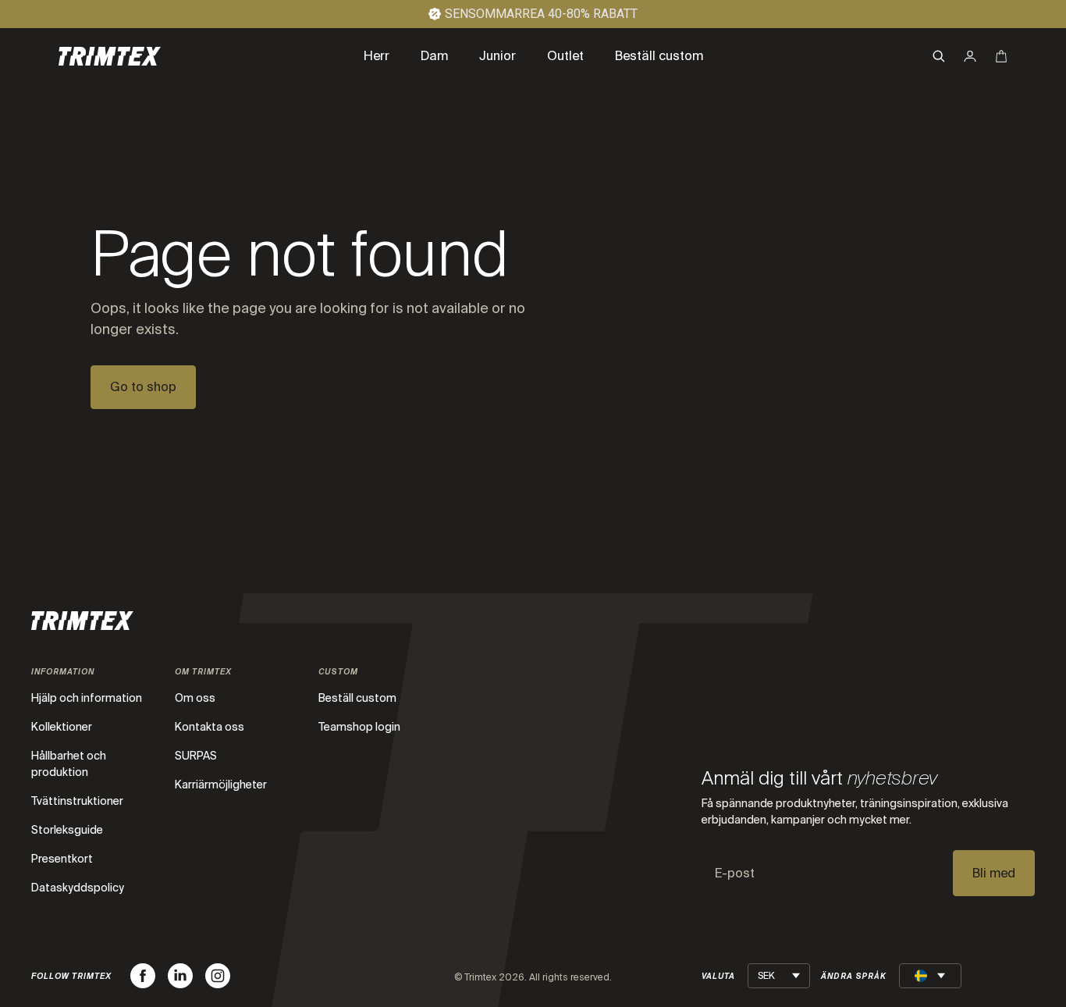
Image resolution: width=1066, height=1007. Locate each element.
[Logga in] (970, 56)
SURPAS (196, 756)
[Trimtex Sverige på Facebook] (142, 975)
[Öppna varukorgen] (1001, 56)
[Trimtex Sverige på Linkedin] (180, 975)
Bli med (993, 873)
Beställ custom (357, 698)
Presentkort (62, 859)
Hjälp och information (86, 698)
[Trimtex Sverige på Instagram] (217, 975)
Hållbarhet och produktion (68, 764)
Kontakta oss (209, 727)
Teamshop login (359, 727)
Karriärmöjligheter (221, 784)
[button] (939, 56)
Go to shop (143, 387)
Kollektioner (61, 727)
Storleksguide (67, 830)
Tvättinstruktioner (77, 801)
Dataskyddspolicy (77, 888)
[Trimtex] (110, 56)
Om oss (195, 698)
